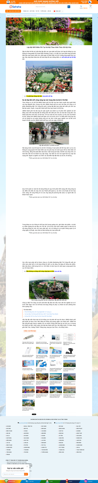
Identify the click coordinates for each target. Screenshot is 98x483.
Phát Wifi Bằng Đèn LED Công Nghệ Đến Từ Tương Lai (38, 312)
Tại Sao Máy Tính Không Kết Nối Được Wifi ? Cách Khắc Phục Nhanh (41, 314)
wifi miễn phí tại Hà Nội (69, 57)
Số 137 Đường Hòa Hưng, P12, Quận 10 (67, 423)
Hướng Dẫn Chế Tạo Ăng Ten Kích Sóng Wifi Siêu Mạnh (38, 316)
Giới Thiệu (32, 11)
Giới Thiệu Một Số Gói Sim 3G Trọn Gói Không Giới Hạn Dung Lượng (56, 356)
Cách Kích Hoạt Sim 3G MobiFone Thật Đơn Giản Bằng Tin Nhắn (41, 369)
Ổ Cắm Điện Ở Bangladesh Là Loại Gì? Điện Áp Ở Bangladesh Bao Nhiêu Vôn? (69, 383)
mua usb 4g (57, 271)
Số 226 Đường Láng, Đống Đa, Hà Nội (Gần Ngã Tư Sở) (35, 423)
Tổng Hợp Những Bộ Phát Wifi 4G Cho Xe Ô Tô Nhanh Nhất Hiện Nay (69, 356)
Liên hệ (49, 11)
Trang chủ (26, 11)
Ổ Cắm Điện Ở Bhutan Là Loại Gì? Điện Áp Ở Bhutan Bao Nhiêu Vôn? (42, 383)
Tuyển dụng (43, 11)
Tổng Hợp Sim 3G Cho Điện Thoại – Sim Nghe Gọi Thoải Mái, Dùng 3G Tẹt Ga (42, 356)
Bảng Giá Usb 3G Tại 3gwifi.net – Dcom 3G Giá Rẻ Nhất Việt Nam (69, 343)
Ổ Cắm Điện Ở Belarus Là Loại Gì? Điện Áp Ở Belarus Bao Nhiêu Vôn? (56, 383)
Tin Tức (37, 11)
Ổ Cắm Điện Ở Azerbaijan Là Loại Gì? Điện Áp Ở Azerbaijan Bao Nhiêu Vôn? (69, 396)
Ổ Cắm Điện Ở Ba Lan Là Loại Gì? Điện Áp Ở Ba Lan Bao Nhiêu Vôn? (42, 396)
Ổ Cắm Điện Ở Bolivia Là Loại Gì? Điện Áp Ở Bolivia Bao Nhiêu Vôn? (69, 369)
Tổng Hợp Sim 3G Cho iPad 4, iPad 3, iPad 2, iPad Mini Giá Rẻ (56, 343)
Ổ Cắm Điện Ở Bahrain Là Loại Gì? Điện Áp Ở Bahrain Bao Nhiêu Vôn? (28, 396)
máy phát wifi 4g (47, 96)
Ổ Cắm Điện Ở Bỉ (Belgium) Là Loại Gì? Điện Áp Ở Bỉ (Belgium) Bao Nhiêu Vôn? (28, 383)
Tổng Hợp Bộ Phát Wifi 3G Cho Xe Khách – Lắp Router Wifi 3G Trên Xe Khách (56, 369)
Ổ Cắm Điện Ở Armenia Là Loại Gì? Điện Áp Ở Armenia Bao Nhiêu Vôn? (28, 409)
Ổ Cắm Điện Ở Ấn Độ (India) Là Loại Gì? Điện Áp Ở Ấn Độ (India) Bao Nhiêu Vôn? (56, 396)
